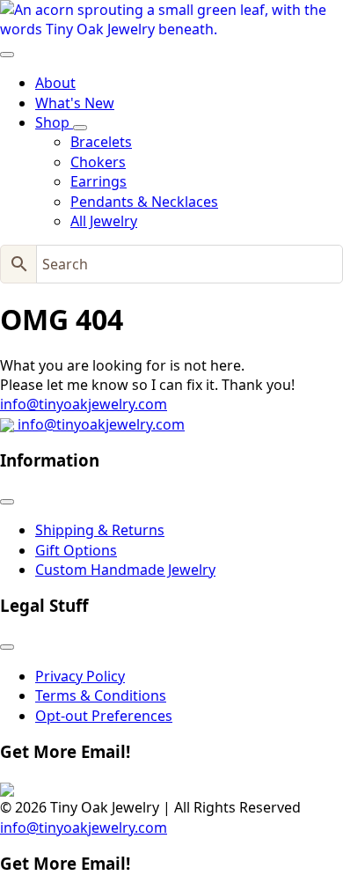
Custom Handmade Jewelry (125, 569)
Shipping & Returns (99, 530)
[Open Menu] (7, 54)
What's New (74, 103)
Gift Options (76, 550)
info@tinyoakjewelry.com (83, 404)
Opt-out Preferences (103, 715)
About (55, 82)
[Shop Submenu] (80, 127)
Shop (54, 122)
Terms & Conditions (100, 695)
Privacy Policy (80, 676)
